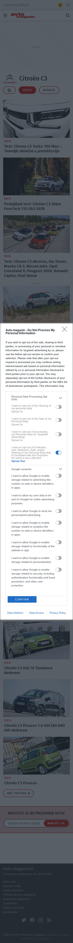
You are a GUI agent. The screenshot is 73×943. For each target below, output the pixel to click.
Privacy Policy (58, 612)
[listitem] (36, 398)
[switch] (59, 407)
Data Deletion (15, 612)
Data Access (36, 612)
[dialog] (36, 471)
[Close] (65, 330)
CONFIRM (22, 599)
